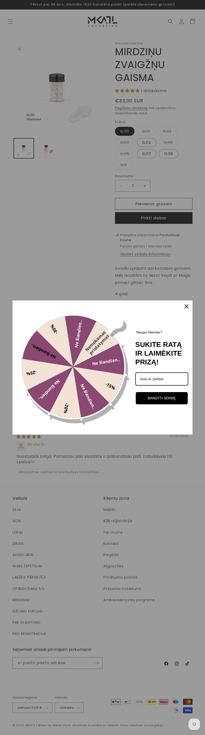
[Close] (186, 306)
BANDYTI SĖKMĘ (162, 398)
